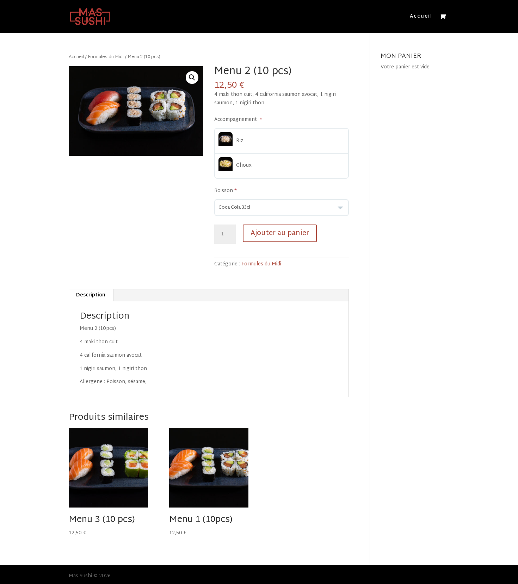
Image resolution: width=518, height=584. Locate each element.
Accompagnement (236, 120)
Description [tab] (90, 295)
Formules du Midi (106, 57)
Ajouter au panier (280, 233)
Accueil (421, 17)
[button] (192, 77)
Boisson (223, 191)
